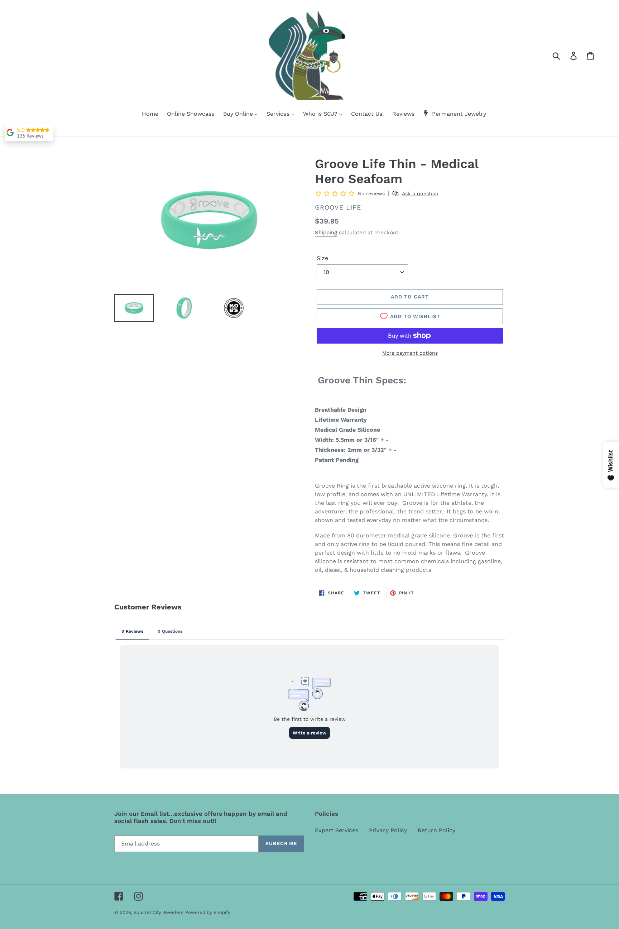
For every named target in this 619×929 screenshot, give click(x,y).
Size (322, 258)
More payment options (410, 353)
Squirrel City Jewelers (158, 912)
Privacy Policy (388, 830)
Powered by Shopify (207, 912)
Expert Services (336, 830)
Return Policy (436, 830)
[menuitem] (146, 114)
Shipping (326, 232)
